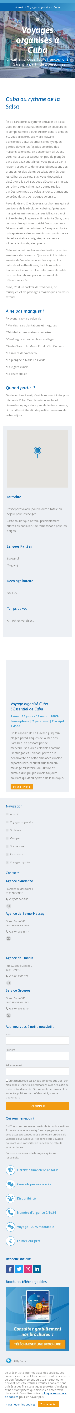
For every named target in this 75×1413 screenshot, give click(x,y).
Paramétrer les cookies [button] (20, 1404)
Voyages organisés (21, 822)
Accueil (14, 814)
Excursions (16, 854)
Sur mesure (17, 846)
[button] (37, 452)
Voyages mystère (20, 862)
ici (19, 1097)
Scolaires (15, 830)
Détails (34, 670)
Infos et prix (20, 787)
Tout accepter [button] (49, 1404)
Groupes (15, 838)
